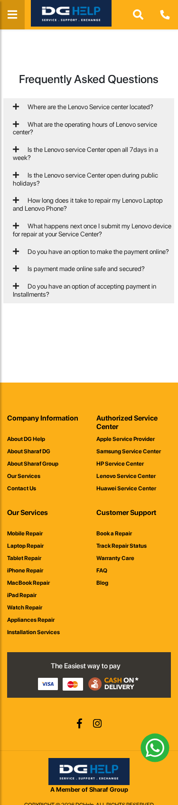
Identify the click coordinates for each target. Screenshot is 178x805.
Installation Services (33, 632)
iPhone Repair (25, 570)
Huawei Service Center (126, 488)
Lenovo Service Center (126, 476)
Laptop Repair (25, 546)
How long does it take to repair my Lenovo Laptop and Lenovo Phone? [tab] (88, 204)
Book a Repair (114, 533)
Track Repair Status (121, 546)
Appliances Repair (31, 620)
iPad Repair (22, 595)
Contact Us (21, 488)
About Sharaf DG (28, 451)
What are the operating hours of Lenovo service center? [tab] (85, 128)
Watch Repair (24, 607)
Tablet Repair (24, 558)
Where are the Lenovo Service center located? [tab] (89, 107)
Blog (102, 583)
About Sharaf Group (32, 463)
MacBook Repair (28, 583)
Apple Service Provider (125, 439)
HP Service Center (120, 463)
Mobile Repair (25, 533)
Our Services (23, 476)
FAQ (101, 570)
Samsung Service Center (128, 451)
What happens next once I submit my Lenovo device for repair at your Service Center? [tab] (92, 230)
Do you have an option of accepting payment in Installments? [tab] (84, 290)
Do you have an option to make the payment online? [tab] (97, 251)
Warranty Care (115, 558)
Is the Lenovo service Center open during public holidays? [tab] (85, 179)
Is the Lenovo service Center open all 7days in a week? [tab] (85, 153)
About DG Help (26, 439)
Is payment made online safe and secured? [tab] (85, 268)
